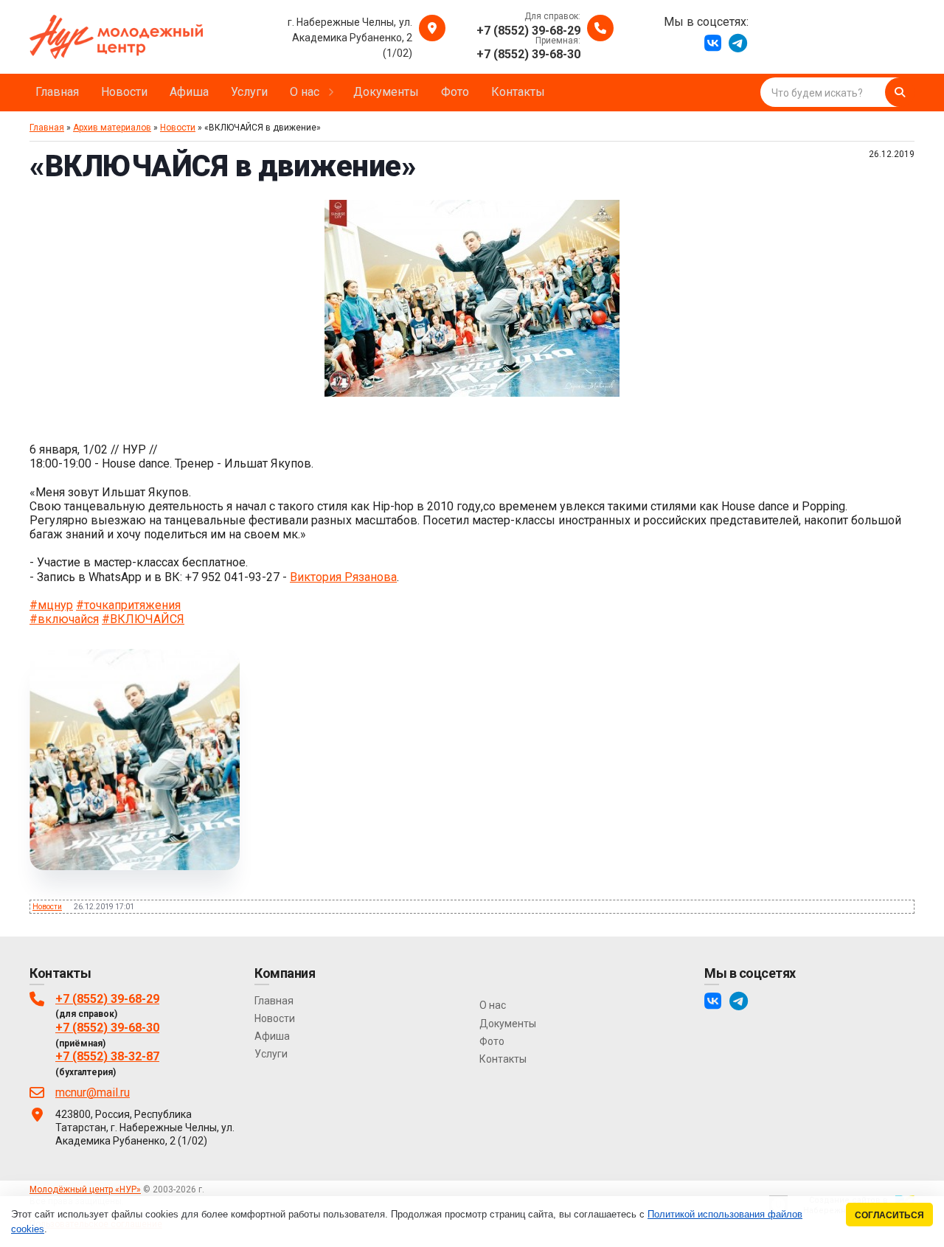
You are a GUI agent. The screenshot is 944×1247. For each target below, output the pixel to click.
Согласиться (889, 1215)
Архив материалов (112, 127)
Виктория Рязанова (343, 577)
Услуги (271, 1054)
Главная (47, 127)
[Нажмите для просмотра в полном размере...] (472, 393)
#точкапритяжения (128, 605)
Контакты (503, 1059)
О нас (492, 1005)
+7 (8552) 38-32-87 (107, 1056)
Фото (491, 1041)
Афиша (272, 1036)
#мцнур (51, 605)
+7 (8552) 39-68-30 (107, 1028)
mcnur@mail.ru (92, 1093)
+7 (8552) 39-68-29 (107, 999)
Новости (177, 127)
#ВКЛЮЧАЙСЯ (143, 619)
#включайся (64, 619)
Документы (507, 1023)
